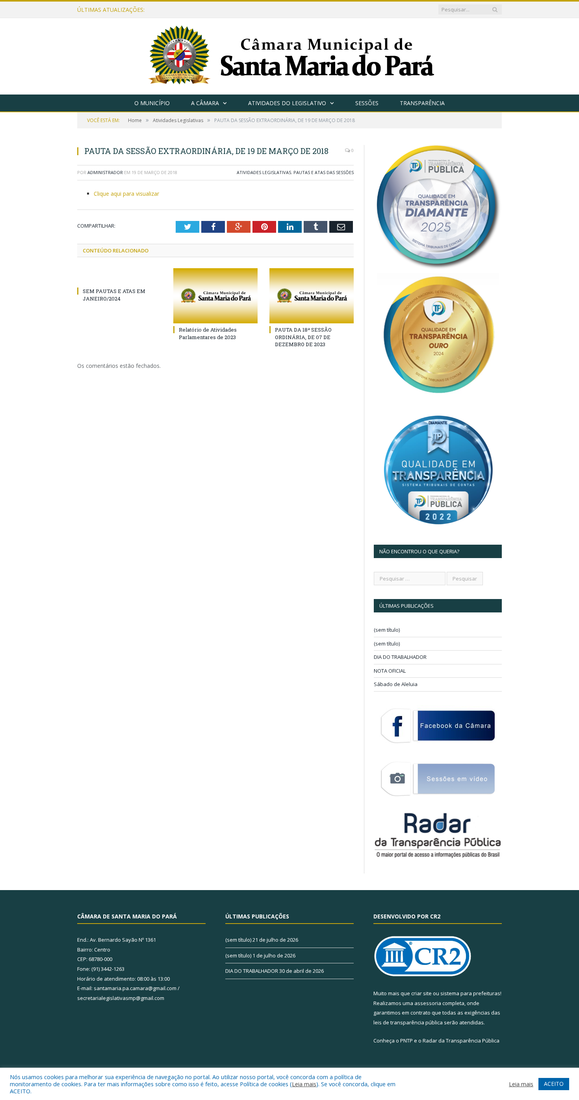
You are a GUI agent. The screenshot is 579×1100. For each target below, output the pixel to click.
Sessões (367, 103)
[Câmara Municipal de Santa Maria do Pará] (290, 55)
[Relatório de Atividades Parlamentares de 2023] (215, 295)
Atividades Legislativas (264, 172)
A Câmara (205, 103)
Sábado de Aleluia (396, 684)
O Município (152, 103)
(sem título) (387, 629)
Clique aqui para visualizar (126, 193)
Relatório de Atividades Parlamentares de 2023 (208, 333)
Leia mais (304, 1083)
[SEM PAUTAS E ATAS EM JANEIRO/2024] (119, 276)
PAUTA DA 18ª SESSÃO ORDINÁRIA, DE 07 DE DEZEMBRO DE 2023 (303, 336)
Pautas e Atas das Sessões (323, 172)
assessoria (427, 1003)
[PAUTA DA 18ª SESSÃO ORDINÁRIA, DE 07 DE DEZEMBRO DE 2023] (311, 295)
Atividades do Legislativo (287, 103)
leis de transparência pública (408, 1022)
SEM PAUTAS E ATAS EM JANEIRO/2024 (114, 295)
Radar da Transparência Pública (461, 1040)
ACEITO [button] (554, 1083)
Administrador (105, 172)
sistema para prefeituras (470, 993)
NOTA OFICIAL (390, 670)
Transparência (422, 103)
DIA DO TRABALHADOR (400, 656)
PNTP (406, 1040)
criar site (421, 993)
